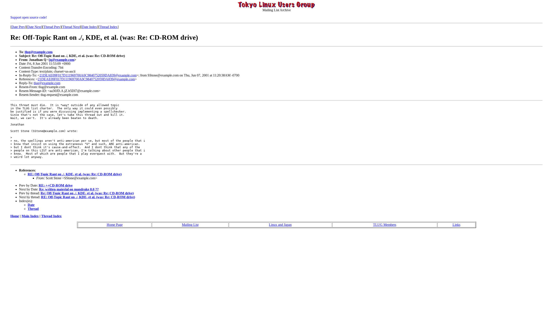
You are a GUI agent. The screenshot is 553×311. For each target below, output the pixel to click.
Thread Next (71, 27)
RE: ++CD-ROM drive (56, 185)
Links (456, 225)
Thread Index (108, 27)
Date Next (34, 27)
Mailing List (190, 225)
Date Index (89, 27)
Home (14, 216)
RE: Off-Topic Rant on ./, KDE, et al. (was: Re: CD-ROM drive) (75, 174)
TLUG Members (384, 225)
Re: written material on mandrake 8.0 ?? (69, 189)
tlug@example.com (38, 52)
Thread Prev (51, 27)
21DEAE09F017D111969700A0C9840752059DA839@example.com (88, 75)
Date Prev (18, 27)
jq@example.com (61, 60)
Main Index (30, 216)
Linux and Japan (280, 225)
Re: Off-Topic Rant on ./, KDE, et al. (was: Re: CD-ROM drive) (87, 193)
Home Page (115, 225)
